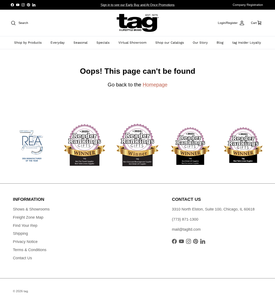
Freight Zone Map (28, 217)
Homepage (155, 85)
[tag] (138, 23)
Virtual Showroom (132, 43)
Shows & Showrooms (31, 209)
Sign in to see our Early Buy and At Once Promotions (138, 5)
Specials (103, 43)
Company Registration (248, 4)
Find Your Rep (25, 225)
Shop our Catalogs (169, 43)
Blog (220, 43)
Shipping (20, 233)
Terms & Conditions (29, 250)
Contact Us (22, 258)
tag (26, 291)
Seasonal (80, 43)
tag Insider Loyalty (246, 43)
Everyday (57, 43)
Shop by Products (28, 43)
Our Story (200, 43)
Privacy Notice (25, 242)
